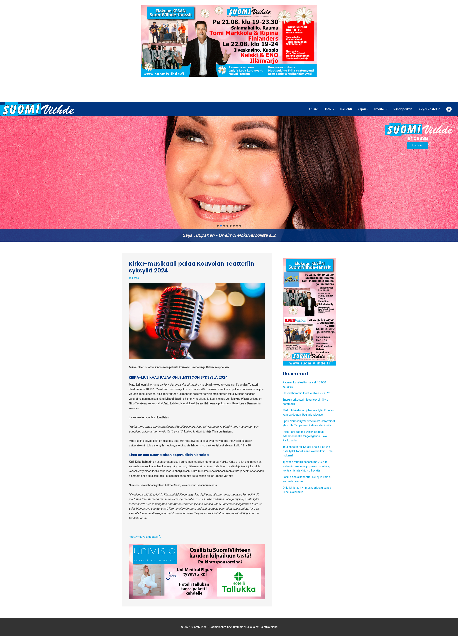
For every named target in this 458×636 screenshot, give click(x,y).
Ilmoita (379, 109)
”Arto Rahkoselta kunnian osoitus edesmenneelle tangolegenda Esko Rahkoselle (305, 436)
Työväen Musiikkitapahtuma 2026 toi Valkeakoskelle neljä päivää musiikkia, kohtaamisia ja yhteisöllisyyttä (306, 466)
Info (328, 109)
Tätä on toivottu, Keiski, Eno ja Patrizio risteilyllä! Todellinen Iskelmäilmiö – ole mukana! (308, 451)
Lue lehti (346, 109)
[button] (5, 179)
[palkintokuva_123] (197, 571)
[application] (332, 109)
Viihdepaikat (402, 109)
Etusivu (314, 109)
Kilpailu (363, 109)
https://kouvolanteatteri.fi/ (145, 536)
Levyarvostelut (429, 109)
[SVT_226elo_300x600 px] (309, 311)
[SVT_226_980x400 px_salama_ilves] (229, 40)
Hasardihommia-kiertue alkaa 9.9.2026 (306, 393)
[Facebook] (449, 109)
